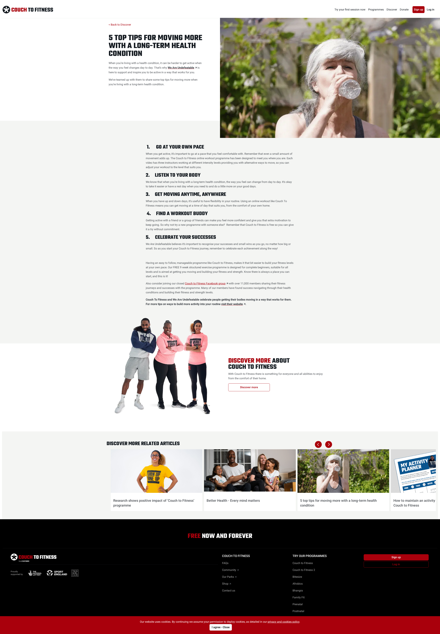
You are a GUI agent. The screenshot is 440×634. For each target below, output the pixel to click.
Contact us (228, 590)
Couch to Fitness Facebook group (205, 283)
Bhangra (298, 590)
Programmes (376, 9)
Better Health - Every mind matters (233, 500)
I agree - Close (221, 627)
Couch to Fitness (303, 563)
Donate (404, 9)
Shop (225, 583)
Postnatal (298, 611)
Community (229, 570)
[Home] (28, 9)
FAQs (225, 563)
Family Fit (299, 597)
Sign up (418, 9)
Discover (392, 9)
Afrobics (298, 583)
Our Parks (228, 576)
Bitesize (297, 576)
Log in (430, 9)
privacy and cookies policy (283, 621)
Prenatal (298, 604)
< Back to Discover (120, 24)
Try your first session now (349, 9)
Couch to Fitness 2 (304, 570)
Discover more (249, 387)
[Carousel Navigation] (323, 444)
